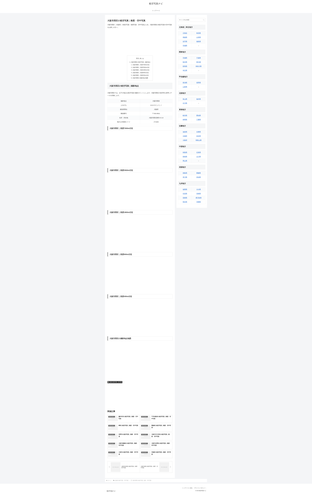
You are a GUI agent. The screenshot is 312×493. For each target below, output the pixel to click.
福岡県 (185, 189)
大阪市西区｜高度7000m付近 (140, 64)
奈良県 (198, 136)
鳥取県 (185, 152)
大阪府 (185, 140)
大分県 (198, 189)
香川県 (185, 177)
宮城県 (185, 45)
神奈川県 (199, 66)
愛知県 (198, 115)
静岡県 (185, 119)
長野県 (198, 82)
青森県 (185, 37)
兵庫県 (198, 132)
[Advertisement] (139, 42)
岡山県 (185, 161)
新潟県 (185, 82)
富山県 (185, 99)
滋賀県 (185, 132)
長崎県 (185, 198)
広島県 (198, 152)
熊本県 (185, 202)
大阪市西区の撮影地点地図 (140, 78)
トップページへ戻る (187, 488)
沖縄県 (198, 202)
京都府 (185, 136)
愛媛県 (198, 173)
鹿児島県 (199, 198)
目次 (137, 58)
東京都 (198, 62)
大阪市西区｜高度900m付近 (140, 72)
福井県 (198, 99)
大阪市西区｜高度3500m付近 (140, 67)
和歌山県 (199, 140)
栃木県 (185, 62)
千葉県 (198, 58)
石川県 (185, 103)
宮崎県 (198, 193)
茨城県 (185, 58)
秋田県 (198, 33)
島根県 (185, 156)
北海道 (185, 33)
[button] (203, 20)
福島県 (198, 41)
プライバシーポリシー (199, 488)
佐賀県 (185, 193)
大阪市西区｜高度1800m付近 (140, 70)
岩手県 (185, 41)
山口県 (198, 156)
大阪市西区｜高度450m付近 (140, 75)
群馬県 (185, 66)
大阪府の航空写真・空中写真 (115, 382)
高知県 (198, 177)
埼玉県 (185, 70)
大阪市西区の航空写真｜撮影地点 (140, 62)
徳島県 (185, 173)
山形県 (198, 37)
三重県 (198, 119)
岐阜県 (185, 115)
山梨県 (185, 87)
